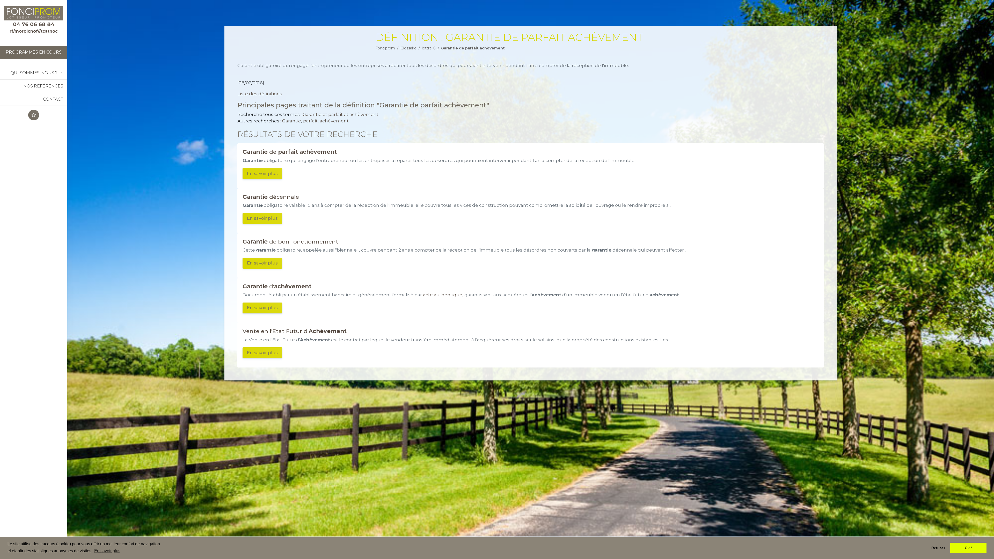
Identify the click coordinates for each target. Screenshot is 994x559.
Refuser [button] (938, 548)
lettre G (429, 48)
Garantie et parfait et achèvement (340, 114)
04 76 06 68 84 (33, 24)
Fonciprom (385, 48)
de (290, 151)
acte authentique (442, 294)
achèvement (334, 120)
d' (277, 286)
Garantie (291, 120)
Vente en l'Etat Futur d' (295, 331)
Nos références (43, 86)
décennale (271, 196)
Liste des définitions (259, 93)
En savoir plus (262, 173)
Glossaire (408, 48)
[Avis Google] (33, 115)
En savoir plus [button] (107, 551)
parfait (310, 120)
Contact (53, 99)
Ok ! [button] (968, 548)
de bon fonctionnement (290, 241)
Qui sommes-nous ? (33, 72)
